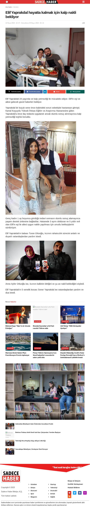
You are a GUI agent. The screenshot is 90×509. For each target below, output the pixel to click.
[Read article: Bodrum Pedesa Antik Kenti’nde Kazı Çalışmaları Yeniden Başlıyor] (9, 434)
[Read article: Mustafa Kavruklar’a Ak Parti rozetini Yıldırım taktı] (45, 315)
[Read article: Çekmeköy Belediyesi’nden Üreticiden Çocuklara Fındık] (9, 426)
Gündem (16, 7)
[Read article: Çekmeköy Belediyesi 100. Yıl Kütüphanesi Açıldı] (45, 391)
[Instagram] (85, 493)
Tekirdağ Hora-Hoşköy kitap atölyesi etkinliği (30, 441)
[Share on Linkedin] (45, 91)
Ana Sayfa (8, 7)
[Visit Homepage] (46, 2)
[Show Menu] (83, 2)
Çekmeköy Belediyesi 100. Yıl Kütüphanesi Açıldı (23, 417)
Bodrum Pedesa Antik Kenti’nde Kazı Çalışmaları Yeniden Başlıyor (38, 432)
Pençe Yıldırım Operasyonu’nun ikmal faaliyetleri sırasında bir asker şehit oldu (44, 355)
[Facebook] (80, 493)
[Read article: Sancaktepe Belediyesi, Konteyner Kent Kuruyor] (9, 451)
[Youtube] (69, 493)
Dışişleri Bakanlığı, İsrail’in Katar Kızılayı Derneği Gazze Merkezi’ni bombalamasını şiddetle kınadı (72, 355)
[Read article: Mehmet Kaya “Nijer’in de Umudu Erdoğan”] (18, 315)
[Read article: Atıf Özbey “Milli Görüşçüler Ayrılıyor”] (73, 315)
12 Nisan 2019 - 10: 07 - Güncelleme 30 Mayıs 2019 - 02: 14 (24, 23)
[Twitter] (74, 493)
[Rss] (69, 496)
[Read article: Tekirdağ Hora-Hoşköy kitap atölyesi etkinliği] (9, 443)
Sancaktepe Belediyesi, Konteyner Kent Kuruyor (31, 449)
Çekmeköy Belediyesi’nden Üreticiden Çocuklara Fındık (34, 424)
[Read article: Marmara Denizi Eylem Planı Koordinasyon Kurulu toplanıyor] (18, 342)
